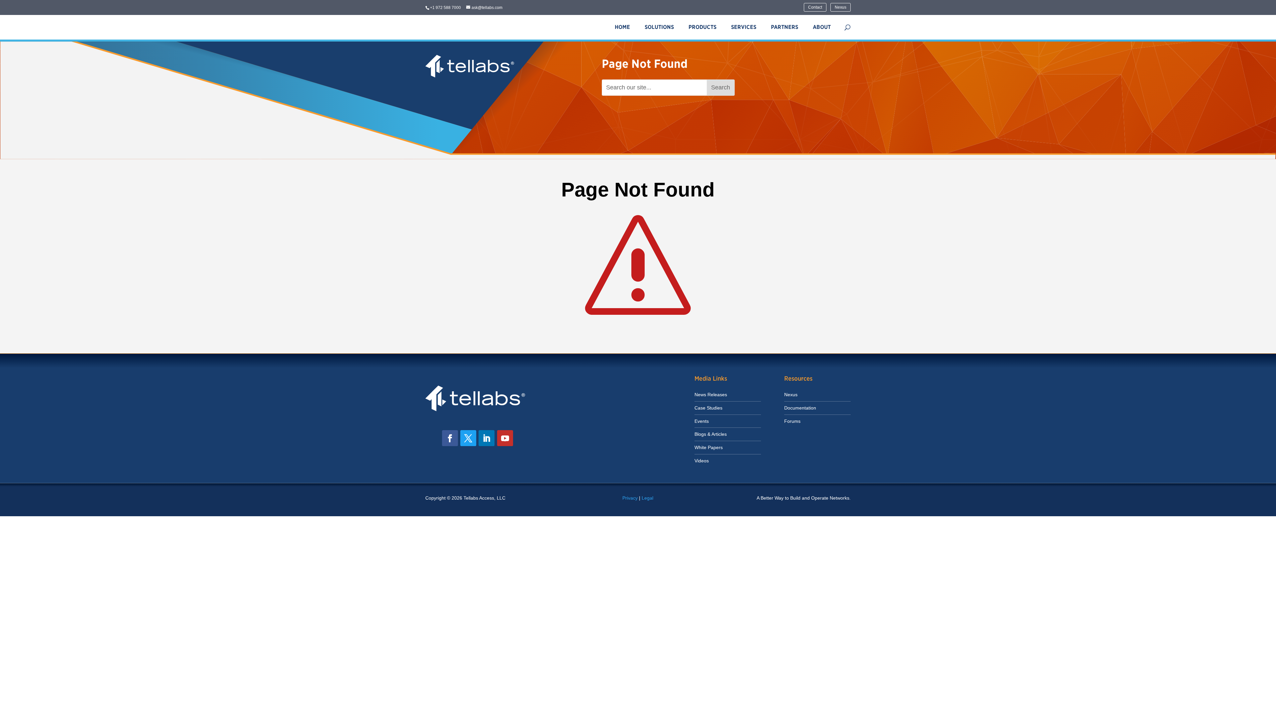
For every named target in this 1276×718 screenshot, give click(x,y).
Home (622, 27)
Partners (784, 27)
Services (743, 27)
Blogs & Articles (710, 434)
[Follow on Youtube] (505, 438)
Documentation (800, 408)
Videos (701, 460)
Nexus (840, 7)
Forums (792, 421)
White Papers (708, 447)
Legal (647, 498)
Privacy (630, 498)
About (822, 27)
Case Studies (708, 408)
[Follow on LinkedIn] (486, 438)
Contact (815, 7)
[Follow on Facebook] (450, 438)
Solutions (659, 27)
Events (701, 421)
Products (702, 27)
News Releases (710, 394)
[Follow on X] (468, 438)
